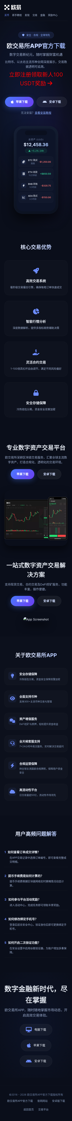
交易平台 (43, 1109)
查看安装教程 (43, 113)
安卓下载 (55, 102)
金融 (42, 15)
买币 (6, 15)
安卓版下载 (58, 1100)
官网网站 (42, 1100)
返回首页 (28, 1109)
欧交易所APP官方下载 (20, 1100)
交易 (34, 15)
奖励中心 (53, 15)
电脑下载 (40, 1029)
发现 (27, 15)
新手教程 (17, 15)
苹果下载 (22, 102)
